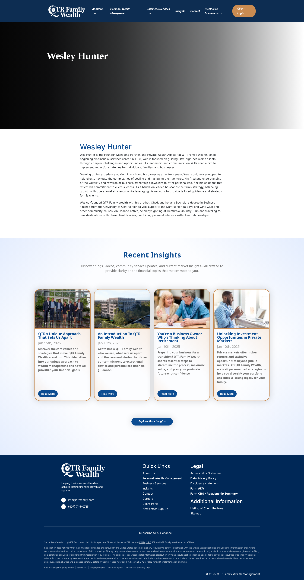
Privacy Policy (115, 567)
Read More (48, 393)
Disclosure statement (204, 483)
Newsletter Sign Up (155, 509)
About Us (148, 473)
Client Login (240, 11)
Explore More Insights (152, 421)
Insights (180, 11)
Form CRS (82, 567)
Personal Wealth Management (162, 478)
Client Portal (150, 503)
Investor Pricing (97, 567)
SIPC (148, 542)
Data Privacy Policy (203, 478)
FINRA (142, 542)
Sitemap (195, 513)
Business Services (154, 483)
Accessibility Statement (206, 473)
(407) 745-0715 (78, 506)
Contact (195, 11)
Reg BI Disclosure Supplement (59, 567)
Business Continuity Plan (138, 567)
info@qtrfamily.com (81, 500)
